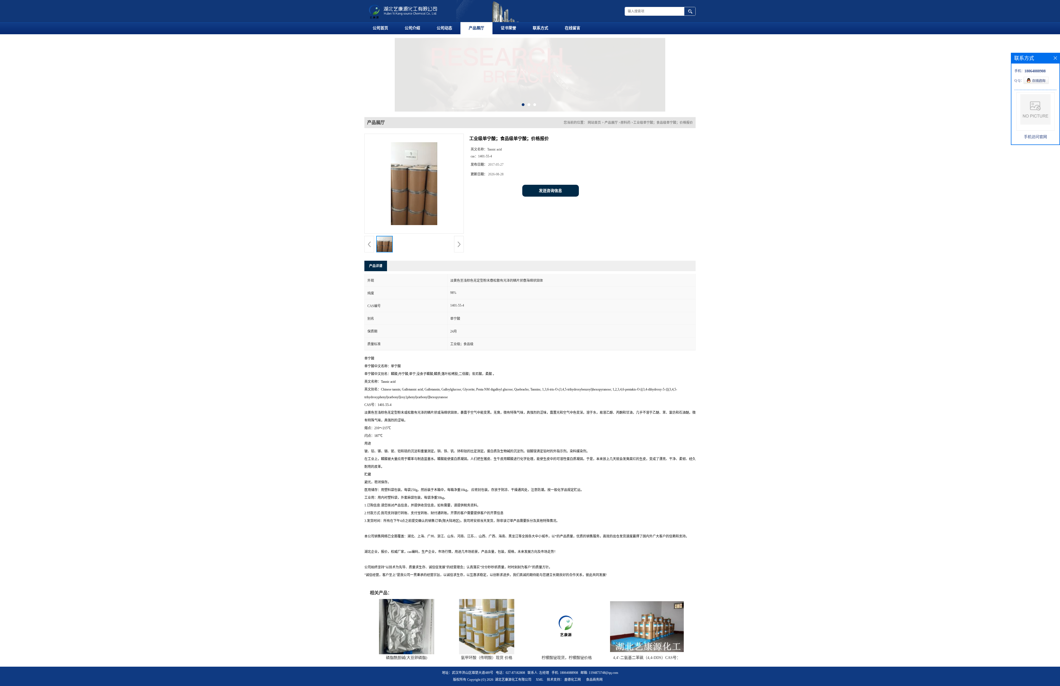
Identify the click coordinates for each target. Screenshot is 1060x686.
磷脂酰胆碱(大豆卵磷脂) (406, 658)
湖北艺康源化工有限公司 (513, 680)
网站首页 (594, 123)
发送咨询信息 (550, 191)
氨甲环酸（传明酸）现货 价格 (486, 658)
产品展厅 (476, 28)
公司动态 (444, 28)
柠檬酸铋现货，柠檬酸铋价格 (567, 658)
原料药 (625, 123)
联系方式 (540, 28)
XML (539, 680)
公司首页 (380, 28)
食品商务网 (594, 680)
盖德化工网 (572, 680)
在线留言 (572, 28)
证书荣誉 (508, 28)
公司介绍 (412, 28)
